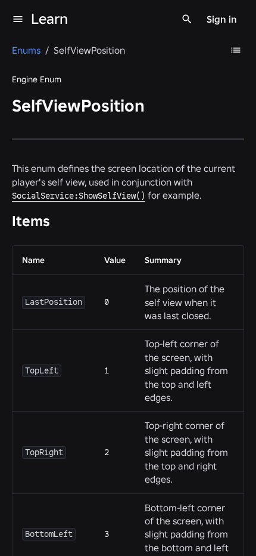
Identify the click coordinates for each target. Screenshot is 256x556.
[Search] (187, 19)
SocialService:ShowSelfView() (78, 195)
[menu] (18, 19)
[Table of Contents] (235, 50)
